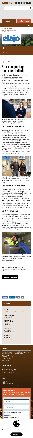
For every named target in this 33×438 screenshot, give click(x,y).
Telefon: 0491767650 (9, 315)
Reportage (4, 30)
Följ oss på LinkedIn (7, 371)
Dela (5, 297)
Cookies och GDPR (7, 383)
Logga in (4, 382)
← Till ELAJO (4, 52)
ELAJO (10, 28)
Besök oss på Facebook (9, 369)
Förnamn (7, 401)
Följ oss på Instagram (8, 372)
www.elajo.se (7, 337)
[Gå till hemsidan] (3, 48)
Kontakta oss (6, 360)
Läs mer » (28, 430)
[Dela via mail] (22, 297)
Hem (7, 28)
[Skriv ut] (18, 297)
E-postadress (9, 407)
